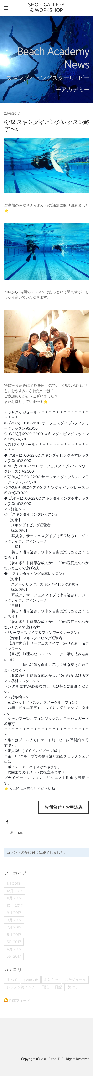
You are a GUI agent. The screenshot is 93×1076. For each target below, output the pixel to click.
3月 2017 (14, 956)
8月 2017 (14, 920)
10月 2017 (15, 905)
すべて (12, 979)
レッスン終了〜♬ (21, 987)
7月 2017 (14, 927)
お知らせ (31, 979)
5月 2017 (14, 941)
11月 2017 (14, 898)
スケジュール (75, 979)
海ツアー (75, 987)
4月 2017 (14, 949)
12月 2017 (14, 891)
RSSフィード (19, 1000)
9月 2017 (14, 912)
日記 (45, 987)
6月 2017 (14, 934)
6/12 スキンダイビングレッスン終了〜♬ (46, 125)
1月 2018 (14, 883)
